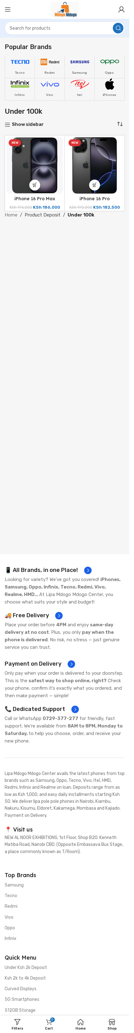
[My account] (121, 9)
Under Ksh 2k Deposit (26, 967)
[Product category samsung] (79, 67)
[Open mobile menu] (8, 9)
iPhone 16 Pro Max (34, 198)
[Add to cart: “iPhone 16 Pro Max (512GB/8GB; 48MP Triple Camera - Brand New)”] (34, 185)
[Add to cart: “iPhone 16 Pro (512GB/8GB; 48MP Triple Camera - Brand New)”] (94, 185)
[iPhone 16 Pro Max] (35, 165)
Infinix (11, 938)
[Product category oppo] (109, 67)
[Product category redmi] (50, 67)
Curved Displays (20, 988)
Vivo (9, 917)
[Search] (118, 28)
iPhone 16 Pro (94, 198)
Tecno (11, 895)
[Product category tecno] (20, 67)
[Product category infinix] (20, 89)
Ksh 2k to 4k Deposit (25, 978)
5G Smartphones (22, 999)
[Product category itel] (79, 89)
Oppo (10, 928)
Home (11, 215)
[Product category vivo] (50, 89)
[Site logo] (65, 9)
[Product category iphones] (109, 89)
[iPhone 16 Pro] (94, 165)
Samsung (14, 885)
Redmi (11, 906)
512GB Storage (20, 1010)
